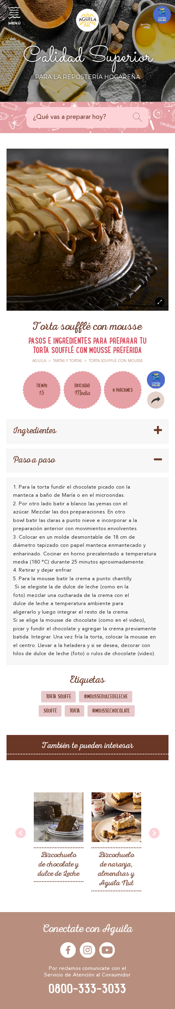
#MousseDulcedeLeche (106, 696)
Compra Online (155, 379)
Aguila (39, 361)
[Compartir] (155, 400)
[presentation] (20, 834)
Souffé (50, 710)
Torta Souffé (58, 696)
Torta (75, 710)
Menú (14, 23)
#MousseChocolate (111, 710)
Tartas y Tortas (67, 361)
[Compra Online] (162, 15)
